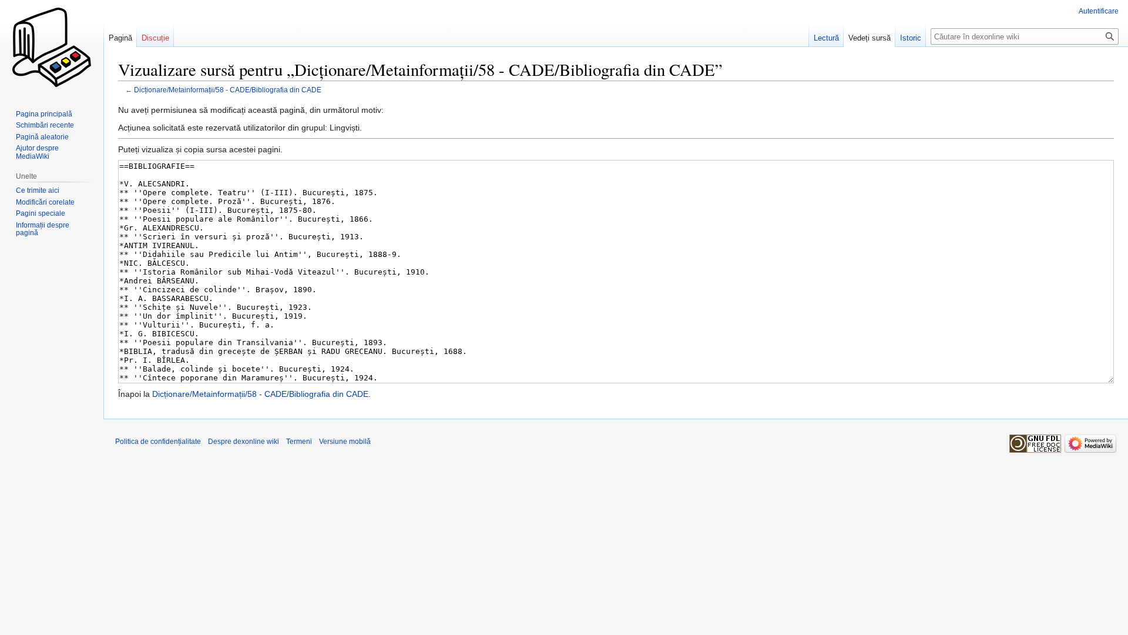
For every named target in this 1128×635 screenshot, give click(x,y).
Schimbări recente (45, 125)
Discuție (155, 38)
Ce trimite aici (37, 190)
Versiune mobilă (345, 441)
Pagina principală (44, 114)
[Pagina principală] (52, 47)
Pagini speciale (40, 213)
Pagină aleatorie (42, 137)
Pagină (120, 38)
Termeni (299, 441)
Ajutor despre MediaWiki (37, 152)
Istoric (910, 38)
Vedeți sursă (869, 38)
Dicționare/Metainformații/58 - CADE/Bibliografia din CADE (227, 89)
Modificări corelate (45, 202)
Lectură (826, 38)
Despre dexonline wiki (243, 441)
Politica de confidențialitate (158, 441)
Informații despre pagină (42, 229)
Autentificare (1099, 11)
